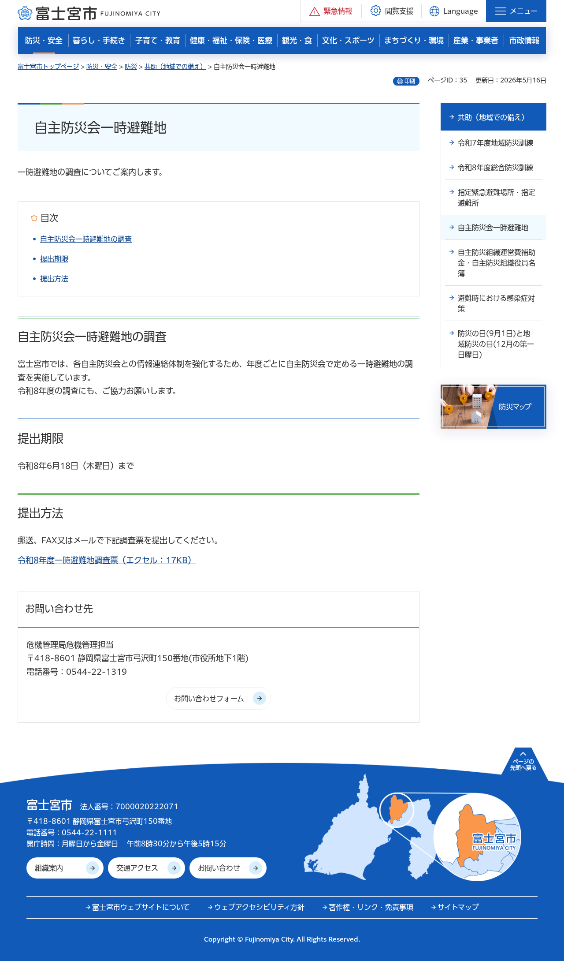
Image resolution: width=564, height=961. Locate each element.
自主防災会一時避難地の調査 (86, 239)
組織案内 (49, 867)
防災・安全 (101, 67)
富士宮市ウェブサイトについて (141, 907)
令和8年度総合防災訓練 (495, 167)
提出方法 (54, 278)
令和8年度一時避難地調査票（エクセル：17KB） (107, 560)
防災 (131, 67)
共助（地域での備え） (175, 67)
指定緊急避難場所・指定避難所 (496, 197)
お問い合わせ (219, 867)
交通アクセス (137, 867)
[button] (331, 11)
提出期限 (54, 258)
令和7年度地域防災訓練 (495, 142)
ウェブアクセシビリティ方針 (259, 907)
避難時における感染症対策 (496, 303)
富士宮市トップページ (48, 67)
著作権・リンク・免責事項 (371, 907)
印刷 (409, 81)
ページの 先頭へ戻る (523, 764)
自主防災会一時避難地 (493, 227)
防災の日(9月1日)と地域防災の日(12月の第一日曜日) (496, 344)
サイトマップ (458, 907)
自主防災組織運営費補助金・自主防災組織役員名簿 (496, 263)
